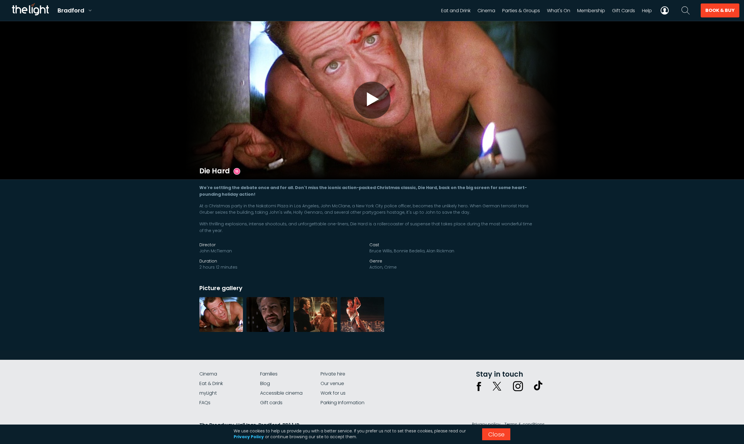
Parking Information (342, 402)
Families (269, 374)
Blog (265, 383)
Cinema (208, 374)
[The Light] (30, 10)
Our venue (332, 383)
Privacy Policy (249, 437)
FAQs (204, 402)
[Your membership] (664, 10)
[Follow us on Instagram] (518, 386)
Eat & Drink (211, 383)
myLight (208, 393)
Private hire (333, 374)
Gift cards (271, 402)
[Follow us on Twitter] (497, 386)
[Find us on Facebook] (479, 386)
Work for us (333, 393)
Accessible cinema (281, 393)
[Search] (685, 10)
